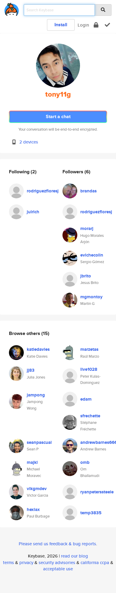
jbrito (85, 276)
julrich (33, 212)
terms (8, 562)
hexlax (33, 509)
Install (60, 24)
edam (86, 399)
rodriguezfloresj (43, 191)
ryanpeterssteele (97, 492)
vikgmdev (37, 488)
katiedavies (38, 349)
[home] (11, 8)
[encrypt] (96, 25)
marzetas (89, 349)
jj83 (31, 370)
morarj (86, 228)
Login (83, 25)
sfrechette (90, 416)
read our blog (74, 556)
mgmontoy (91, 297)
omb (85, 462)
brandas (88, 191)
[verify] (107, 25)
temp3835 (90, 512)
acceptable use (58, 569)
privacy (26, 562)
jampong (36, 395)
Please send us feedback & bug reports (57, 544)
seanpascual (39, 442)
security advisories (57, 562)
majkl (32, 462)
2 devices (28, 142)
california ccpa (95, 562)
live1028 (88, 369)
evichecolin (91, 255)
